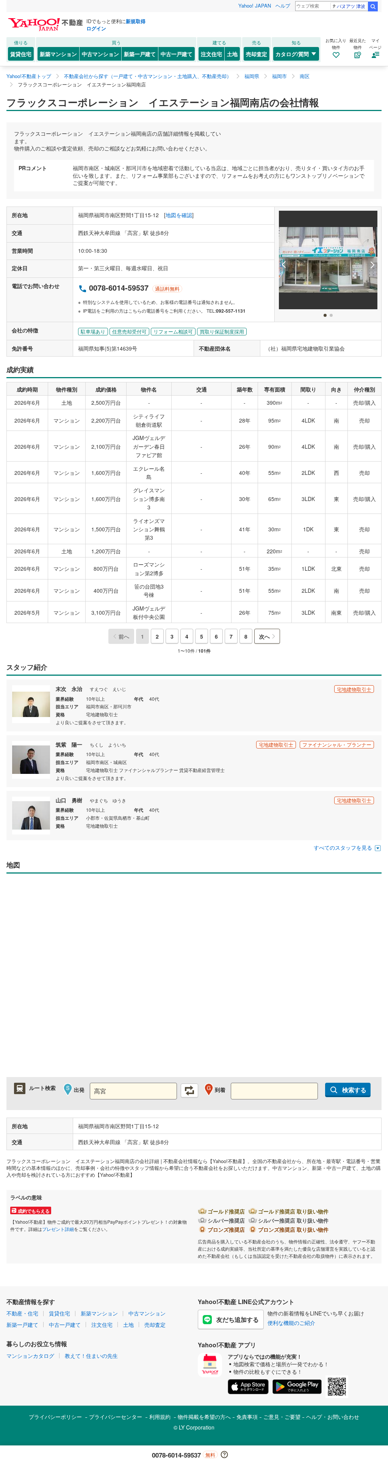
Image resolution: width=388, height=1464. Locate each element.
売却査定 (256, 54)
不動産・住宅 (22, 1313)
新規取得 (136, 21)
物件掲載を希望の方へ (204, 1416)
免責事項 (247, 1416)
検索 (373, 6)
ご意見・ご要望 (281, 1416)
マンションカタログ (30, 1355)
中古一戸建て (176, 54)
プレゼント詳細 (58, 1229)
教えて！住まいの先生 (91, 1355)
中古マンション (100, 54)
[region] (194, 979)
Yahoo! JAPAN (254, 5)
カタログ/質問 (292, 54)
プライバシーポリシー (55, 1416)
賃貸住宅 (20, 54)
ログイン (96, 28)
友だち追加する (237, 1319)
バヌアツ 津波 (351, 6)
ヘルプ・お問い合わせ (332, 1416)
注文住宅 (211, 54)
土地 (232, 54)
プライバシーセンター (115, 1416)
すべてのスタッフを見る (343, 847)
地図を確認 (179, 215)
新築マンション (58, 54)
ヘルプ (282, 5)
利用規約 (160, 1416)
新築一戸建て (140, 54)
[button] (283, 264)
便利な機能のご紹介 (291, 1322)
